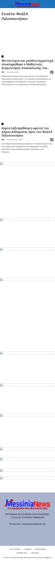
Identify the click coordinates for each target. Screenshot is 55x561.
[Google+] (25, 530)
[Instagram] (31, 530)
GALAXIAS (35, 553)
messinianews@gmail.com (34, 524)
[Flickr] (18, 530)
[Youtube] (43, 530)
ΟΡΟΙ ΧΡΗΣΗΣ (14, 549)
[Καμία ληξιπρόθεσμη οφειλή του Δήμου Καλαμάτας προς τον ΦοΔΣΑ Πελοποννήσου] (27, 108)
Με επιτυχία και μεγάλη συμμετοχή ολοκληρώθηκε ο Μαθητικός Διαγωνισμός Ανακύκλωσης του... (27, 64)
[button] (50, 4)
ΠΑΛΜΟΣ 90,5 (21, 553)
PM (3, 72)
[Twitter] (37, 530)
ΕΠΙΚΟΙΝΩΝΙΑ (40, 549)
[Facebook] (12, 530)
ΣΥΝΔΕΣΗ (27, 549)
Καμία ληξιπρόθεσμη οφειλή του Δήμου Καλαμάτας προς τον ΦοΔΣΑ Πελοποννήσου (27, 132)
